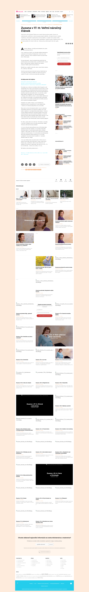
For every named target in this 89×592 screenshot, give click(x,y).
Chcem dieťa (29, 11)
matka (29, 169)
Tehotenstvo (34, 11)
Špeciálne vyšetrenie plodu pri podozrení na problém (31, 83)
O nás (35, 583)
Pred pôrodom (34, 560)
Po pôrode (43, 11)
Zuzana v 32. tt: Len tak (41, 359)
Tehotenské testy (20, 561)
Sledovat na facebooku (45, 551)
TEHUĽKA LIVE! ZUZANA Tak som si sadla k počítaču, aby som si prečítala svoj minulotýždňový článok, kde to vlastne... (64, 271)
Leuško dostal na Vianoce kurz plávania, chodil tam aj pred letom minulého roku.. (22, 203)
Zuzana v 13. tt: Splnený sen (22, 521)
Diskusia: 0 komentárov (44, 164)
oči (31, 169)
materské (69, 574)
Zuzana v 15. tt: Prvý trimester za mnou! (43, 499)
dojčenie (50, 574)
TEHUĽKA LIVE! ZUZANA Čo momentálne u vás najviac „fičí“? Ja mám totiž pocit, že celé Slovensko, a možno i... (44, 433)
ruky (61, 576)
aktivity (17, 574)
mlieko (24, 576)
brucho (22, 574)
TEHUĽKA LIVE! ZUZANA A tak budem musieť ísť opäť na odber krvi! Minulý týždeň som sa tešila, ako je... (44, 503)
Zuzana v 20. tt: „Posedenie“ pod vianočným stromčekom (62, 452)
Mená (26, 11)
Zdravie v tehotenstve (21, 565)
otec (31, 576)
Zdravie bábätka (49, 562)
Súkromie (62, 583)
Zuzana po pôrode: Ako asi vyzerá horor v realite (43, 268)
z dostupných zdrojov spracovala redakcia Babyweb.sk (37, 167)
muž (27, 576)
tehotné (26, 577)
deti (26, 169)
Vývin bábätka (49, 561)
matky (21, 576)
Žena (53, 11)
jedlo (58, 574)
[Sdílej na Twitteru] (68, 43)
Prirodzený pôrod (35, 561)
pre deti (47, 576)
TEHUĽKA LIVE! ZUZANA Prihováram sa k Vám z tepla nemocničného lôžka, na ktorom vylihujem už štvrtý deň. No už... (24, 318)
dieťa (46, 574)
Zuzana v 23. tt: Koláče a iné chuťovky (64, 429)
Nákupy (61, 11)
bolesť (20, 574)
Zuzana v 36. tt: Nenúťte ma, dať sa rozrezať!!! (24, 337)
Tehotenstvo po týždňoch (21, 562)
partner (34, 576)
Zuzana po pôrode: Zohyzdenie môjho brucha (44, 291)
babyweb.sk (23, 24)
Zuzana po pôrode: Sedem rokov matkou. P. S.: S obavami (67, 127)
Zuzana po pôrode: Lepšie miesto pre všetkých (67, 121)
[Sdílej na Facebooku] (66, 43)
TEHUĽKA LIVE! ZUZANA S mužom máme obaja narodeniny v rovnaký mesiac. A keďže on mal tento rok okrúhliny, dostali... (25, 502)
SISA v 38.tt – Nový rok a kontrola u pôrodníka (52, 199)
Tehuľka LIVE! (34, 24)
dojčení (53, 574)
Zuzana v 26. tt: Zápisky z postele (63, 406)
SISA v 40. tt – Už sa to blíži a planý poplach (21, 199)
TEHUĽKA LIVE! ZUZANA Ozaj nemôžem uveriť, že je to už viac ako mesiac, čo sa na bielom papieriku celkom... (64, 502)
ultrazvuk (34, 169)
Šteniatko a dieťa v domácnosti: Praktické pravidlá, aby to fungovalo (56, 15)
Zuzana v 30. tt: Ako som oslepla (23, 382)
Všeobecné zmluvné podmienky (43, 583)
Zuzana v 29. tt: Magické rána (42, 382)
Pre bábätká (49, 565)
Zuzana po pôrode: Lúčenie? (34, 220)
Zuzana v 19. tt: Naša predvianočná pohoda (24, 476)
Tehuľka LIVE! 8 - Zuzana (42, 24)
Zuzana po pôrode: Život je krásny (63, 244)
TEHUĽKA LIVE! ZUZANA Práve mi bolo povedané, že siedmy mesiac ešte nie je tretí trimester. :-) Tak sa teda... (64, 409)
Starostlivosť (63, 562)
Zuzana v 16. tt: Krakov (21, 498)
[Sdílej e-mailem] (72, 43)
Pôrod (39, 11)
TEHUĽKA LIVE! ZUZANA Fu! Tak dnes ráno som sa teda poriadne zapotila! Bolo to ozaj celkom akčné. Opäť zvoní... (44, 386)
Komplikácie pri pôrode (36, 562)
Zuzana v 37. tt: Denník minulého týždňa (63, 314)
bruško (24, 574)
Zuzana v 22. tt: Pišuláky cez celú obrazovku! (23, 452)
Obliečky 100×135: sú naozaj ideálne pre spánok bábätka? (25, 15)
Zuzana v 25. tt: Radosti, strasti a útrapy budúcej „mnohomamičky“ (24, 429)
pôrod (50, 576)
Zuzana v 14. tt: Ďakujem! (61, 498)
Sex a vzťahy (57, 11)
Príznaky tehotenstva (20, 560)
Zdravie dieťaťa (63, 561)
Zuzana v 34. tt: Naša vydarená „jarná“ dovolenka (54, 336)
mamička (61, 574)
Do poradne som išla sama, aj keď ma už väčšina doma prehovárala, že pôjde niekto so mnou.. (37, 202)
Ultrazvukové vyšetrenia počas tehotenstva (29, 81)
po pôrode (42, 576)
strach (71, 576)
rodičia (58, 576)
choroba (35, 574)
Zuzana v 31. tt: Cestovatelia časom (63, 359)
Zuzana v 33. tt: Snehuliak (22, 359)
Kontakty (31, 583)
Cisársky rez (34, 564)
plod (36, 576)
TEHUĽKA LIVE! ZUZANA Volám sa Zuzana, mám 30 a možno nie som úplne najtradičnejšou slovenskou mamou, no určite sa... (44, 526)
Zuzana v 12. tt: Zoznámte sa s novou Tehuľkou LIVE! (44, 522)
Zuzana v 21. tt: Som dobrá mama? (44, 452)
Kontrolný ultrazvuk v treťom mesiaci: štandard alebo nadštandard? (33, 84)
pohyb (38, 576)
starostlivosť (67, 576)
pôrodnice (54, 576)
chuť (38, 574)
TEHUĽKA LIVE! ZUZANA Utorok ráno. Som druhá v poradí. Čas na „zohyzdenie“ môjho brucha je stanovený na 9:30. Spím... (44, 295)
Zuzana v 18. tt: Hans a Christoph (54, 474)
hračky (55, 574)
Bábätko (47, 11)
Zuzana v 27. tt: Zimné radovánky (35, 405)
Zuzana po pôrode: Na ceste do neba (63, 267)
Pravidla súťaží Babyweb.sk (54, 583)
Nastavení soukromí (44, 586)
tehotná (23, 577)
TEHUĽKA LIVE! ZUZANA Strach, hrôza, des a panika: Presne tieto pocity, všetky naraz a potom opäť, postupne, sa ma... (25, 386)
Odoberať (51, 544)
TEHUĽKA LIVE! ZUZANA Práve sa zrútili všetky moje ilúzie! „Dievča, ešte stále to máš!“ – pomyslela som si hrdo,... (64, 386)
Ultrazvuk (18, 564)
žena (38, 577)
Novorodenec (49, 560)
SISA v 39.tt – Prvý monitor (36, 198)
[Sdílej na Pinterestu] (70, 43)
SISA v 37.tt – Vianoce (64, 198)
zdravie (36, 577)
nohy (29, 576)
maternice (65, 574)
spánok (63, 576)
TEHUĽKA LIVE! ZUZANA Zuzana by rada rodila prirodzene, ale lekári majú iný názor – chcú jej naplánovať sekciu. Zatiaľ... (63, 318)
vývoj (33, 577)
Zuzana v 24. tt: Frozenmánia (42, 429)
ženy (42, 577)
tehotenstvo (19, 577)
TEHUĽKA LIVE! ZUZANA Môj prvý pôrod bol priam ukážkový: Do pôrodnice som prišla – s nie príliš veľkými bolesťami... (44, 272)
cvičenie (40, 574)
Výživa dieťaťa (63, 564)
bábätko (28, 574)
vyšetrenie (39, 169)
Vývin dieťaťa (63, 560)
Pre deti (62, 568)
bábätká (32, 574)
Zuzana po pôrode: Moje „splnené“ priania (24, 314)
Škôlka (62, 565)
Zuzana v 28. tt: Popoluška (61, 382)
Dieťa (51, 11)
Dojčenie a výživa (49, 564)
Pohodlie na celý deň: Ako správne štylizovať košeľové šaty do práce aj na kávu (41, 15)
